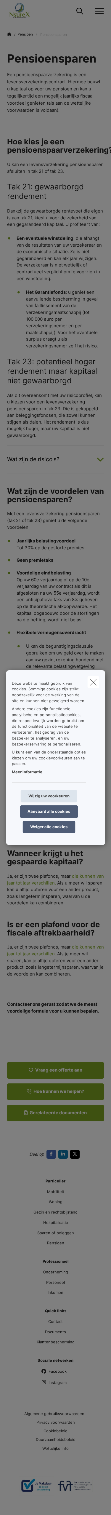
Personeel (55, 1282)
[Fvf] (75, 1488)
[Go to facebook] (52, 1154)
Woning (55, 1201)
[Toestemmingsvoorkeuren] (23, 1503)
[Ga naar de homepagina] (23, 11)
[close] (93, 682)
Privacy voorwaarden (55, 1422)
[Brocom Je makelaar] (36, 1488)
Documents (55, 1331)
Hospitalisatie (55, 1222)
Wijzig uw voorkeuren (49, 796)
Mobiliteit (55, 1191)
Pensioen (55, 1243)
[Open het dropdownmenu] (98, 11)
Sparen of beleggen (55, 1232)
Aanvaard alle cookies (49, 811)
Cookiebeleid (55, 1430)
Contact (55, 1321)
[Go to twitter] (76, 1154)
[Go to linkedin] (64, 1154)
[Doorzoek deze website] (80, 11)
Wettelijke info (55, 1448)
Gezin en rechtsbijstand (55, 1212)
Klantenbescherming (56, 1342)
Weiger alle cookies (48, 826)
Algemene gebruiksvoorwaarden (54, 1413)
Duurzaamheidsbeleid (55, 1439)
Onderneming (55, 1272)
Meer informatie (27, 772)
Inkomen (55, 1292)
